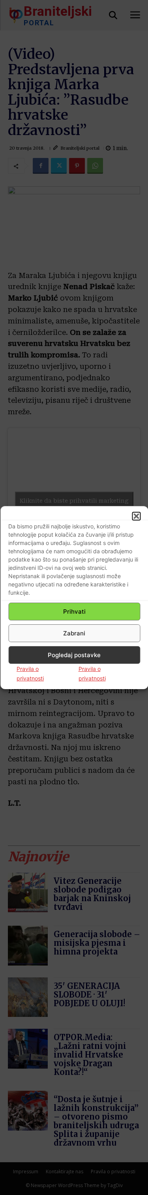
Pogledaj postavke (74, 655)
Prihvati (74, 611)
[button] (136, 516)
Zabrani (74, 633)
